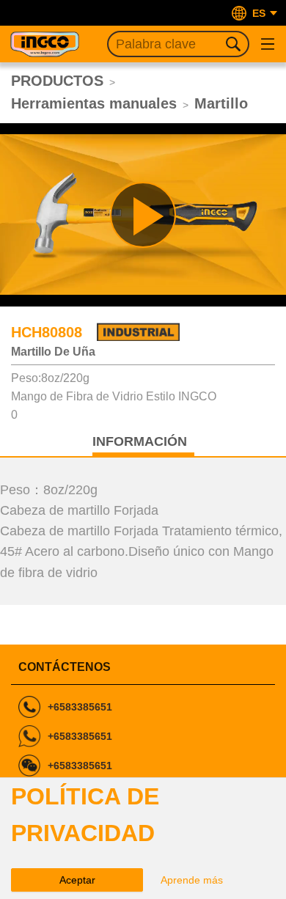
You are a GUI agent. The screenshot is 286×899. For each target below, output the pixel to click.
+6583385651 (80, 707)
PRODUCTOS (57, 81)
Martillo (221, 103)
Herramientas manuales (94, 103)
